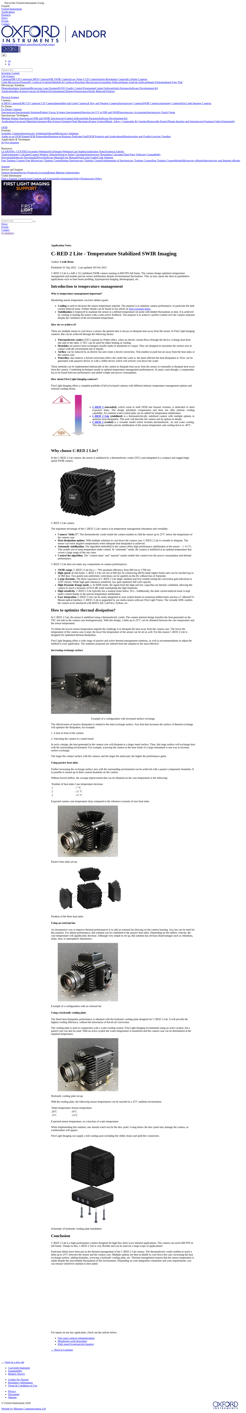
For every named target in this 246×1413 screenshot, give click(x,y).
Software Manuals (53, 157)
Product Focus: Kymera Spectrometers (60, 112)
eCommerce (7, 233)
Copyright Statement (19, 1367)
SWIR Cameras (151, 103)
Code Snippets (105, 157)
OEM (4, 127)
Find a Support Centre (13, 178)
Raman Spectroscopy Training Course (81, 160)
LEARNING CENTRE (14, 151)
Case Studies (79, 151)
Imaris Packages (156, 82)
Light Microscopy (10, 82)
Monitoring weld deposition (72, 1341)
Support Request (10, 172)
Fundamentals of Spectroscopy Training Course (126, 160)
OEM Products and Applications (105, 136)
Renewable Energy (157, 121)
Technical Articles (114, 151)
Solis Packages (121, 88)
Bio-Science (21, 91)
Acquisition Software (110, 82)
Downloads (7, 157)
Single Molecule (97, 91)
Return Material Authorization (63, 172)
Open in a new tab (14, 1362)
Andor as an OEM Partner (15, 136)
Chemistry (66, 121)
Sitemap (12, 1397)
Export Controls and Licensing (41, 178)
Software (50, 133)
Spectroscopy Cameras (130, 103)
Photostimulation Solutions (15, 88)
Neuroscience (81, 91)
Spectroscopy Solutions (33, 133)
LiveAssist (42, 172)
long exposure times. (140, 308)
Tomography (228, 121)
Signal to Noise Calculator (72, 154)
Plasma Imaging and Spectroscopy (186, 121)
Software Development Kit (143, 88)
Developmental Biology (61, 91)
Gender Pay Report (18, 1379)
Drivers (40, 157)
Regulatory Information (20, 1382)
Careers (29, 44)
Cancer (31, 91)
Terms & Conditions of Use (22, 1385)
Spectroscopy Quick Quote (160, 112)
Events (43, 44)
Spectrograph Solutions (28, 112)
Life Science (8, 76)
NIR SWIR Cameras (60, 79)
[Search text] (34, 221)
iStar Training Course (162, 160)
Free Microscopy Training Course (43, 160)
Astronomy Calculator (19, 154)
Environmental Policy (68, 178)
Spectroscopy (8, 112)
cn (9, 61)
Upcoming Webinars (38, 151)
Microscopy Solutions (66, 133)
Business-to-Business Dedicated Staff (68, 136)
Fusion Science (97, 121)
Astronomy (42, 121)
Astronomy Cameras (170, 103)
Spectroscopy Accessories (132, 112)
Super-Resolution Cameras (113, 79)
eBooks (178, 160)
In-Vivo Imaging (10, 142)
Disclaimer (13, 1394)
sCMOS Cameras (39, 79)
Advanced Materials (25, 121)
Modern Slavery (16, 1374)
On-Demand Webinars (60, 151)
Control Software (104, 88)
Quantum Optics (212, 121)
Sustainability (8, 44)
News (36, 44)
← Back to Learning (62, 1349)
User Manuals (70, 157)
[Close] (2, 1363)
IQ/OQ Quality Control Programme (76, 88)
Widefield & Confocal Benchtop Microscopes (75, 82)
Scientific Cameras (11, 133)
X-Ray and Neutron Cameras (103, 103)
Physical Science (10, 97)
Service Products (28, 172)
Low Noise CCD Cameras (85, 79)
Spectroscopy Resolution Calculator (104, 154)
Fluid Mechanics (80, 121)
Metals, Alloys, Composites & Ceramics (126, 121)
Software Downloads (25, 157)
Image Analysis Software (134, 82)
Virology (110, 91)
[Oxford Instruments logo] (11, 51)
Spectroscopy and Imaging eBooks (221, 160)
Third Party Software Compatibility (142, 154)
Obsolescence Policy (91, 178)
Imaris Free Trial (173, 82)
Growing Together (161, 136)
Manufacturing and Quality (136, 136)
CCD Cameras (47, 103)
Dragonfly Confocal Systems (35, 82)
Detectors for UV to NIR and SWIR (100, 112)
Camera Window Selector (44, 154)
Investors (20, 44)
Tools (4, 154)
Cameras (6, 79)
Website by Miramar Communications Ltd (23, 1408)
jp (9, 64)
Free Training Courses (13, 160)
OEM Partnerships (39, 136)
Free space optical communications (76, 1338)
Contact (51, 44)
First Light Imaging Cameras (196, 103)
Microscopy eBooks (192, 160)
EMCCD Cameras (20, 79)
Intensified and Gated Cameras (71, 103)
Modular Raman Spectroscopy (17, 118)
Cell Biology (42, 91)
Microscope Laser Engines (44, 88)
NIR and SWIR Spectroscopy (49, 118)
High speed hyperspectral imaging (76, 1344)
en (4, 55)
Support (5, 166)
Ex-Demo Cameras (137, 79)
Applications (8, 91)
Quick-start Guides (88, 157)
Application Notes (95, 151)
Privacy (12, 1391)
